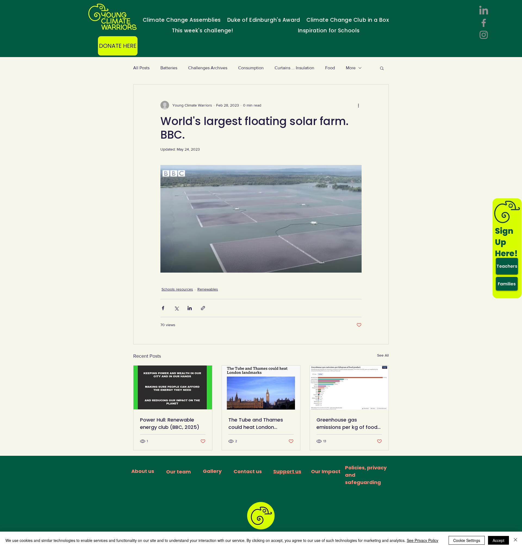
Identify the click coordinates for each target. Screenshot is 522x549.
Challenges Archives (207, 67)
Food (330, 67)
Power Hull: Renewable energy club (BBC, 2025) (169, 423)
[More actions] (358, 105)
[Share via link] (203, 308)
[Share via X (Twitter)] (176, 308)
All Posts (141, 67)
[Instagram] (483, 34)
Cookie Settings (466, 540)
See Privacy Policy (422, 540)
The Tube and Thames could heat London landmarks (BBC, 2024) (256, 423)
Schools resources (177, 289)
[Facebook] (483, 22)
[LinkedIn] (483, 10)
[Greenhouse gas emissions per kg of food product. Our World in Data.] (349, 388)
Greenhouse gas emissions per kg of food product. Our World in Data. (346, 423)
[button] (381, 68)
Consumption (251, 67)
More (351, 67)
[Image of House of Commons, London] (261, 388)
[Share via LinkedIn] (189, 308)
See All (383, 355)
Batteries (168, 67)
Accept (498, 540)
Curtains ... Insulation (294, 67)
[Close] (515, 540)
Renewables (207, 289)
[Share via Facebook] (163, 308)
